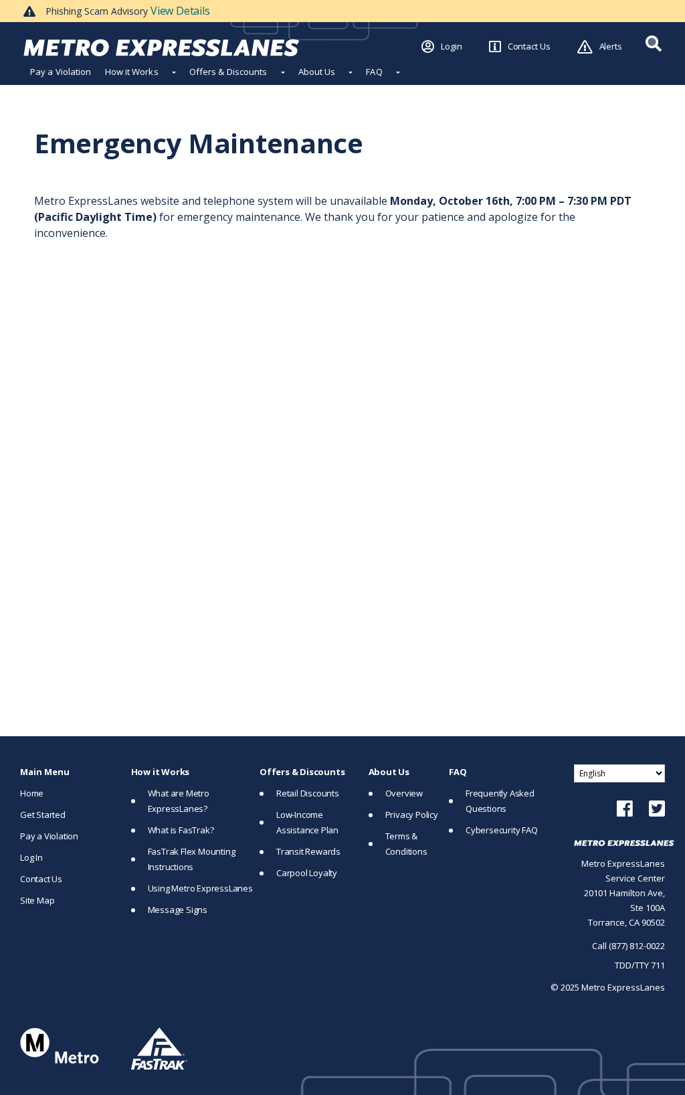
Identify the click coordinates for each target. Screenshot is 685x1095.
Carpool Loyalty (306, 873)
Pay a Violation (61, 72)
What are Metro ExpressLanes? (178, 801)
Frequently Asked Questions (500, 801)
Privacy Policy (411, 815)
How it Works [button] (132, 72)
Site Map (37, 900)
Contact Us (529, 46)
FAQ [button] (374, 72)
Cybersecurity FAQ (502, 830)
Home (31, 793)
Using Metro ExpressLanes (200, 888)
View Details (180, 10)
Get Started (43, 815)
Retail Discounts (307, 793)
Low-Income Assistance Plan (307, 822)
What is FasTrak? (181, 830)
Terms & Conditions (406, 843)
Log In (31, 857)
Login (451, 46)
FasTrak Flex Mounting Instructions (191, 859)
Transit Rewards (308, 851)
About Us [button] (317, 72)
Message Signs (177, 910)
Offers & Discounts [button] (228, 72)
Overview (404, 793)
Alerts (610, 46)
